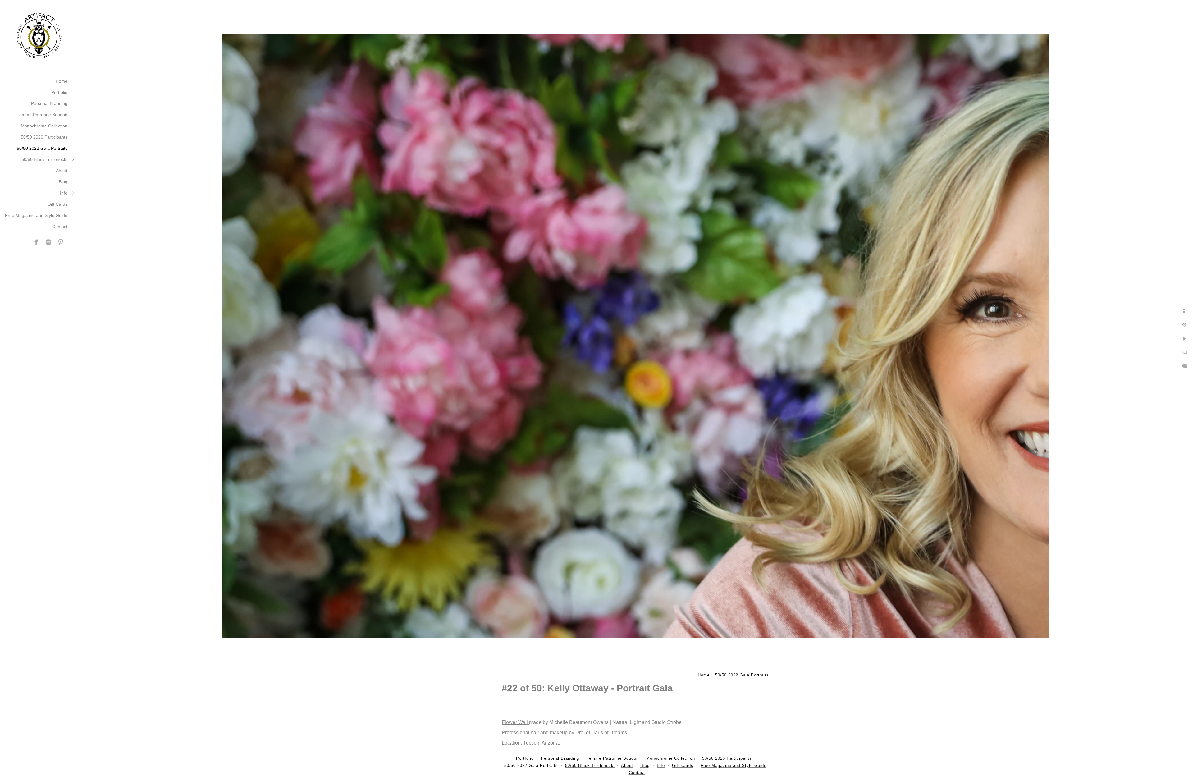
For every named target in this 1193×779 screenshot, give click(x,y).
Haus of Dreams (609, 732)
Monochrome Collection (44, 125)
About (61, 170)
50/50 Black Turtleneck (44, 159)
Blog (63, 181)
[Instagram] (48, 242)
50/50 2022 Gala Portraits (42, 148)
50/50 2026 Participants (44, 137)
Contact (59, 226)
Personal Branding (49, 103)
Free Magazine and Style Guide (36, 215)
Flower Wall (515, 722)
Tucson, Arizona (541, 742)
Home (61, 81)
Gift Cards (57, 204)
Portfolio (59, 92)
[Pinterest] (60, 242)
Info (63, 192)
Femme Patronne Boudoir (41, 114)
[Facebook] (36, 242)
